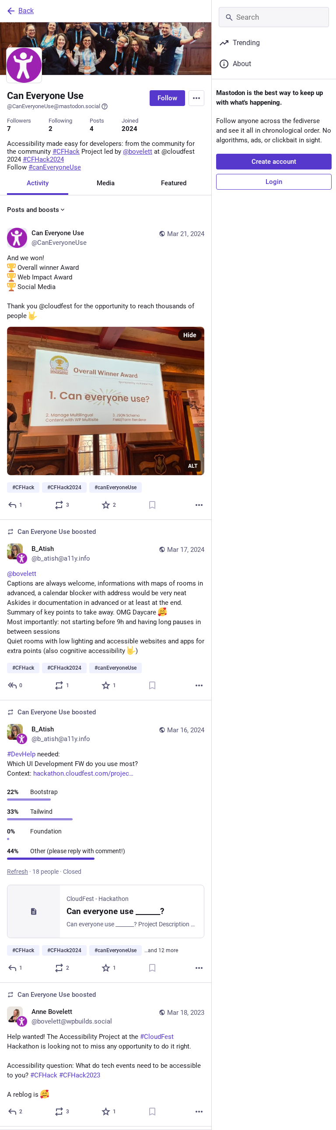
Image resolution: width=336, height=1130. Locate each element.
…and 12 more (161, 950)
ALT (192, 466)
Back (26, 11)
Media (106, 183)
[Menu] (196, 98)
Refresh (17, 871)
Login (274, 182)
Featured (173, 183)
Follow (167, 98)
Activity (38, 183)
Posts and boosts (33, 210)
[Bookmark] (152, 505)
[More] (199, 505)
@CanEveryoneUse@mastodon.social (53, 106)
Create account (274, 162)
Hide (189, 335)
